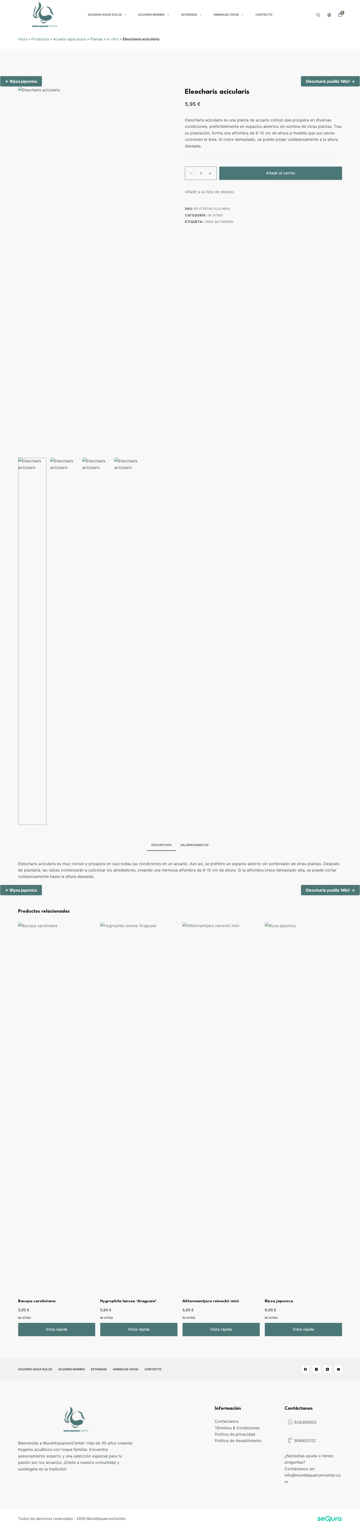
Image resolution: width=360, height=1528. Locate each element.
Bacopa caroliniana (36, 1301)
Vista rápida (56, 1329)
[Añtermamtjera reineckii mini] (221, 1106)
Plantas (96, 39)
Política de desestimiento (238, 1440)
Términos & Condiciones (237, 1427)
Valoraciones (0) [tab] (194, 845)
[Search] (318, 15)
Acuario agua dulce (105, 14)
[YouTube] (327, 1369)
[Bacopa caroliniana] (57, 1106)
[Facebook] (305, 1369)
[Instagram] (316, 1369)
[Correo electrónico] (338, 1369)
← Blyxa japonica (21, 81)
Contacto (263, 14)
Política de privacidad (235, 1434)
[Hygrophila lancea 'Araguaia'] (139, 1106)
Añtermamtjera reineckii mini (210, 1301)
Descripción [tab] (161, 845)
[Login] (329, 15)
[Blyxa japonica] (303, 1106)
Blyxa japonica (279, 1301)
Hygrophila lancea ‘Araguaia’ (128, 1301)
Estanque (189, 14)
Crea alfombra (218, 222)
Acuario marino (151, 14)
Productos (40, 39)
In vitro (113, 39)
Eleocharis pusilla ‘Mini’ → (330, 81)
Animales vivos (226, 14)
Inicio (22, 39)
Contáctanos (227, 1421)
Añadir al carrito (280, 173)
